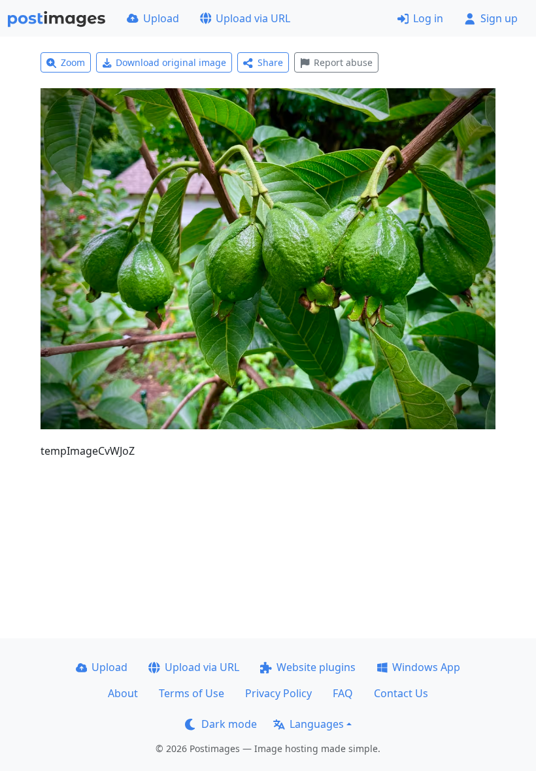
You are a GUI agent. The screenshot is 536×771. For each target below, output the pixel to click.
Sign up (499, 18)
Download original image (171, 62)
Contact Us (401, 693)
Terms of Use (191, 693)
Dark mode (229, 724)
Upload (161, 18)
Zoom (73, 62)
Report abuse (343, 62)
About (123, 693)
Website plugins (316, 667)
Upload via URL (253, 18)
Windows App (426, 667)
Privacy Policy (278, 693)
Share (270, 62)
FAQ (343, 693)
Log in (428, 18)
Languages (317, 724)
